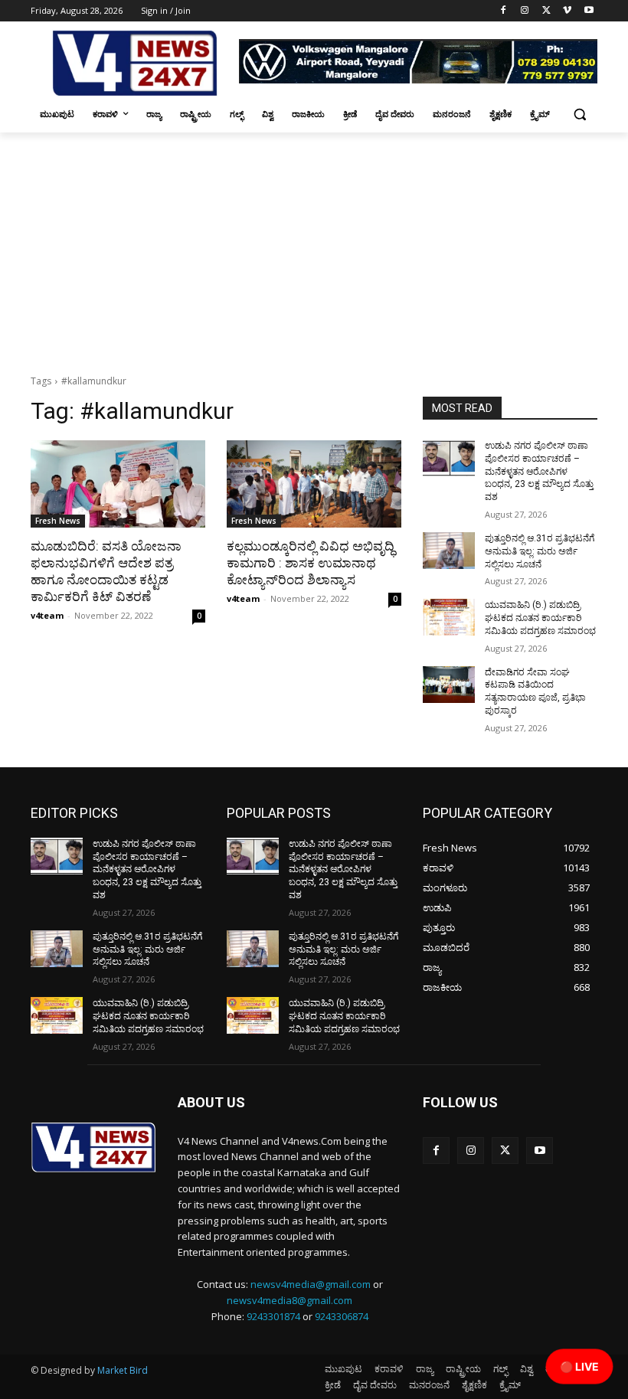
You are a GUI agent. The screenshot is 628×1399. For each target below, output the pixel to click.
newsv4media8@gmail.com (289, 1300)
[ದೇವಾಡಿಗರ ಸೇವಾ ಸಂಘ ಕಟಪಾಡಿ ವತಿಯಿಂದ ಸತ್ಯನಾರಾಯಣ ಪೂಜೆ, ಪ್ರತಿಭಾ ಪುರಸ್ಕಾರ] (449, 684)
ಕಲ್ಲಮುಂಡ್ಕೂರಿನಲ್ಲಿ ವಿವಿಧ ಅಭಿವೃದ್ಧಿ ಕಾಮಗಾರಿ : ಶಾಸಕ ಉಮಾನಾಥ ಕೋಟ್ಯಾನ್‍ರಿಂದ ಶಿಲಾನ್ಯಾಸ (310, 562)
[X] (546, 11)
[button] (579, 114)
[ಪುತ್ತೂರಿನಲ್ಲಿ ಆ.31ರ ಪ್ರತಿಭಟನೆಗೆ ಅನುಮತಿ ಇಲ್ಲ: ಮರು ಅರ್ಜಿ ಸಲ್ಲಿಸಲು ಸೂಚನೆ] (449, 550)
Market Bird (122, 1370)
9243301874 (273, 1316)
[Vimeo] (567, 11)
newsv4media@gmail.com (310, 1284)
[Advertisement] (314, 247)
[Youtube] (588, 11)
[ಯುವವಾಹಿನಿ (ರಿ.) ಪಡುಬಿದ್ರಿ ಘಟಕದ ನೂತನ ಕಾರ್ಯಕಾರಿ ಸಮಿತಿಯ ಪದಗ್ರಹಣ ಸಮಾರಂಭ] (449, 617)
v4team (47, 615)
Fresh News (57, 520)
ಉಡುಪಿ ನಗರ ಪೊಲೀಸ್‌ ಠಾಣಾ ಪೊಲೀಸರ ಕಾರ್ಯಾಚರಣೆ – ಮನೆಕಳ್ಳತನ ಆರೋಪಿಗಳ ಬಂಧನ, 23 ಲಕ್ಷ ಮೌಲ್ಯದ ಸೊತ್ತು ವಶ (539, 471)
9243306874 (341, 1316)
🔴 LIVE (579, 1366)
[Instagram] (525, 11)
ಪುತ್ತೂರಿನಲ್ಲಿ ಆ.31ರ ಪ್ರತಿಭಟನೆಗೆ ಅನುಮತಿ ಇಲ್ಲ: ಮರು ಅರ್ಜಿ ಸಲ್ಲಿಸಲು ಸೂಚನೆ (539, 551)
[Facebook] (503, 11)
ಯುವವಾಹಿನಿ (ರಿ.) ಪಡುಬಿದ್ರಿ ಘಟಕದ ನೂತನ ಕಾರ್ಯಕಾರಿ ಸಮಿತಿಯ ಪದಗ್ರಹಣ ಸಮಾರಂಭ (540, 618)
